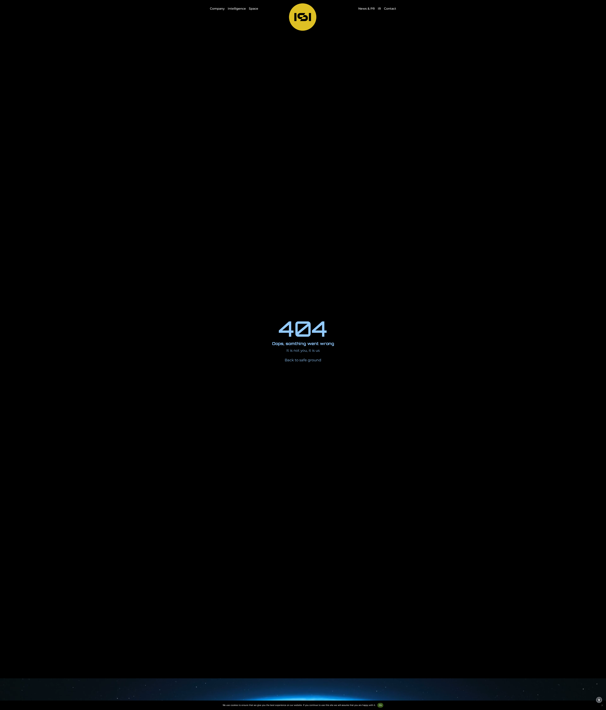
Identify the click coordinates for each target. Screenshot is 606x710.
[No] (602, 705)
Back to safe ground (303, 360)
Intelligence (237, 8)
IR (379, 8)
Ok (380, 705)
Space (253, 8)
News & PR (366, 8)
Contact (390, 8)
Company (217, 8)
